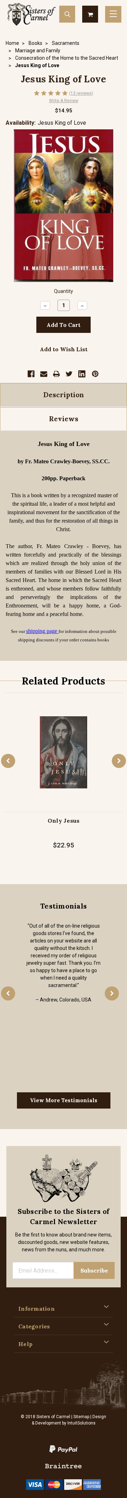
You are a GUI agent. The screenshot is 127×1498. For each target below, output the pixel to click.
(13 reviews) (81, 93)
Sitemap (81, 1416)
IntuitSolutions (81, 1423)
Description (63, 394)
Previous (8, 760)
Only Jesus (64, 820)
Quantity (63, 291)
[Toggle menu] (113, 14)
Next (119, 760)
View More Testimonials (63, 1100)
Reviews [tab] (63, 419)
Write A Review (63, 100)
